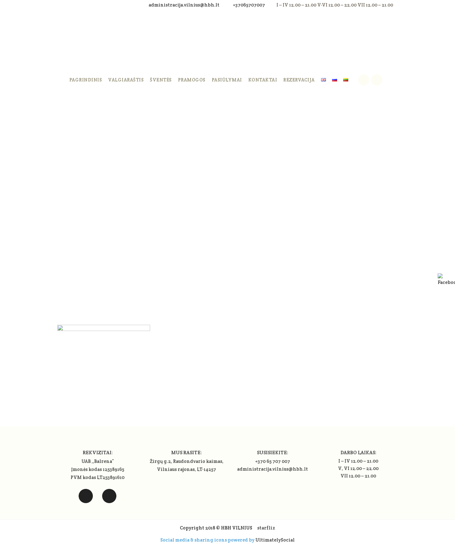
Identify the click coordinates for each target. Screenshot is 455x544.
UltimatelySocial (275, 540)
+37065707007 (249, 5)
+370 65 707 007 (272, 461)
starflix (266, 528)
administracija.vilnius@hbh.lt (184, 5)
